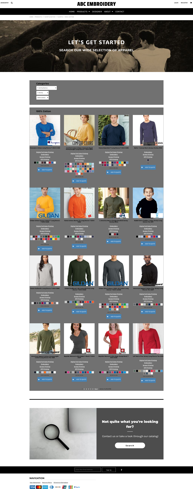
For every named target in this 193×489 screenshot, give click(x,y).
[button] (12, 3)
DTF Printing (45, 159)
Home (31, 17)
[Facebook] (121, 469)
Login (176, 3)
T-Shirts (60, 17)
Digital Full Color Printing (45, 152)
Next (96, 389)
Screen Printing (45, 157)
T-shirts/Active (49, 17)
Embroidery (45, 154)
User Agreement (35, 482)
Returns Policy (47, 482)
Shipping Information (61, 482)
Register (184, 3)
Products (38, 17)
